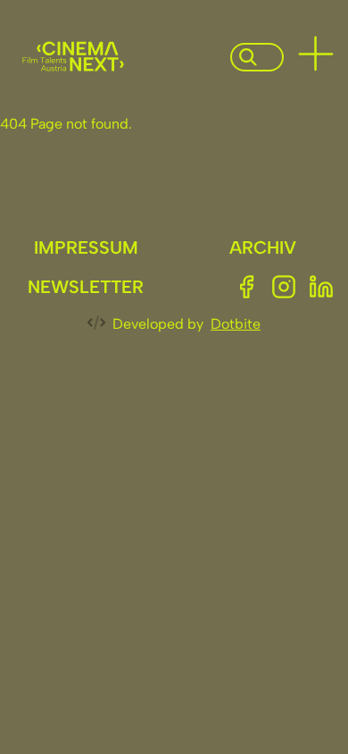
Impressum (86, 247)
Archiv (262, 247)
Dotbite (236, 323)
